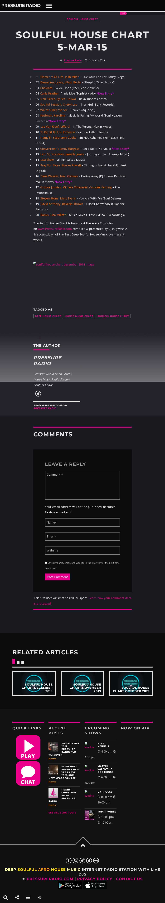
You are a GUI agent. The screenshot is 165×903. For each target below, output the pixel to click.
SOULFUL (27, 869)
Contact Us (129, 879)
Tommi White (106, 811)
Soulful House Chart (82, 19)
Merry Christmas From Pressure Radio (63, 795)
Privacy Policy (94, 879)
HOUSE (58, 869)
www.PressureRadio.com (55, 229)
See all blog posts (62, 812)
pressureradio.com (50, 879)
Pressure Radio (20, 5)
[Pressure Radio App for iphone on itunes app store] (95, 888)
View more (34, 683)
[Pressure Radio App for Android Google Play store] (70, 888)
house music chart (79, 316)
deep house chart (48, 316)
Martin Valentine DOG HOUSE (105, 769)
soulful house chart (113, 316)
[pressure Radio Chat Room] (28, 784)
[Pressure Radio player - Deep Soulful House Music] (28, 758)
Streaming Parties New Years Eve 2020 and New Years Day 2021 (64, 772)
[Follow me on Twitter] (38, 396)
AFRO (44, 869)
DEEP (10, 869)
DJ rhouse (104, 791)
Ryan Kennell (103, 745)
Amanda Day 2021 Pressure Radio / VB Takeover (64, 749)
